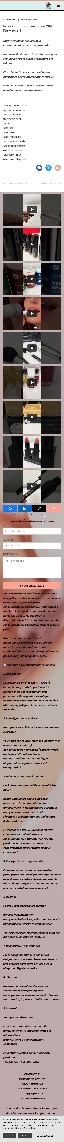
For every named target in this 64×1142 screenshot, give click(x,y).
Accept (25, 1135)
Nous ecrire (10, 553)
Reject (9, 1135)
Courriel (8, 539)
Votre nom (9, 525)
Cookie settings (45, 1135)
